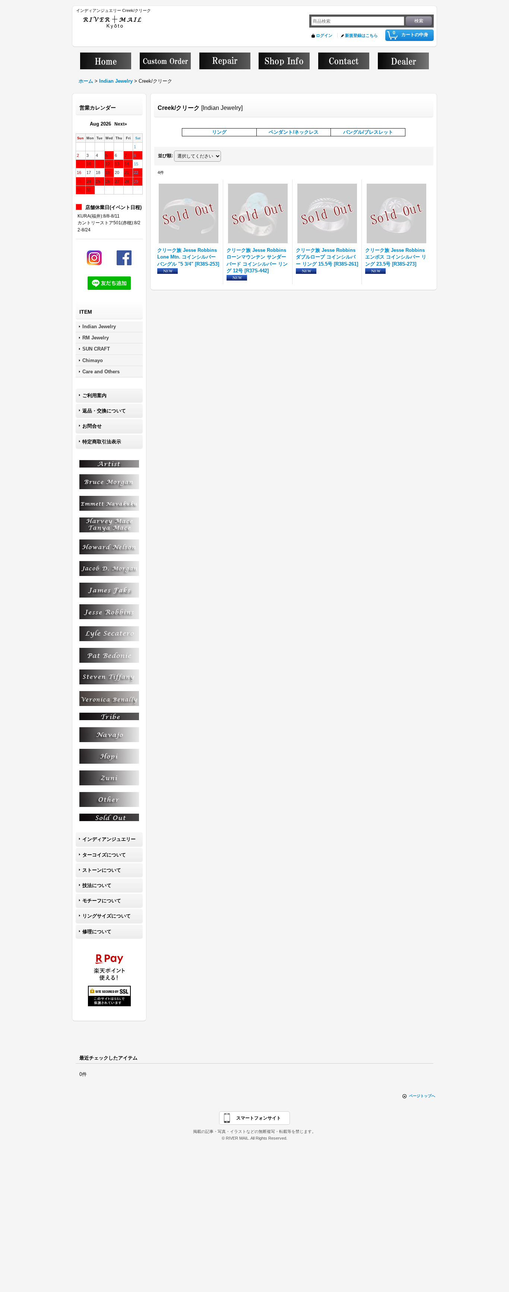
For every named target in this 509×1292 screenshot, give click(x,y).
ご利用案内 (94, 395)
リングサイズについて (106, 916)
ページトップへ (422, 1096)
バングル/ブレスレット (368, 132)
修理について (96, 931)
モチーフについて (101, 900)
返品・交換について (104, 411)
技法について (96, 885)
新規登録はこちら (361, 35)
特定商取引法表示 (101, 441)
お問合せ (92, 426)
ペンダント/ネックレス (294, 132)
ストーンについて (101, 870)
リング (219, 132)
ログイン (324, 35)
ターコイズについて (104, 855)
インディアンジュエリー (109, 839)
